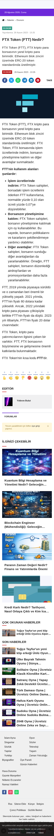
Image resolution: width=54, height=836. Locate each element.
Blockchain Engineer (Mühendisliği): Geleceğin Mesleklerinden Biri (23, 525)
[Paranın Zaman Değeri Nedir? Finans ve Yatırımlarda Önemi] (27, 546)
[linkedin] (31, 80)
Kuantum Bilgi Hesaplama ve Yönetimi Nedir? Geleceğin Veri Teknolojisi (25, 483)
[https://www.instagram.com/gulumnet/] (10, 792)
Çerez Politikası (18, 810)
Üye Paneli (26, 760)
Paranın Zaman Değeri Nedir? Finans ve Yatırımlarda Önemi (26, 567)
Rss (10, 804)
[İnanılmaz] (41, 373)
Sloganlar (9, 742)
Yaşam (32, 751)
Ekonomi (20, 20)
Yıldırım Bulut (24, 400)
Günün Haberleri (28, 764)
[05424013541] (16, 792)
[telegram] (24, 80)
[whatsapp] (18, 80)
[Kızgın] (29, 373)
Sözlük (7, 747)
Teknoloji (33, 747)
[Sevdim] (17, 373)
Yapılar (8, 751)
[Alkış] (10, 373)
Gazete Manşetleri (11, 775)
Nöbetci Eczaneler (11, 780)
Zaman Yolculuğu (38, 755)
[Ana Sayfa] (3, 20)
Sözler (32, 742)
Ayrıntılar (30, 833)
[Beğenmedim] (23, 373)
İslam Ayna (10, 738)
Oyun (32, 738)
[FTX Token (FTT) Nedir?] (27, 103)
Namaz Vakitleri (10, 784)
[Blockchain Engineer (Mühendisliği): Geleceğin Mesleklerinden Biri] (27, 504)
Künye (31, 804)
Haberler (10, 20)
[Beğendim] (4, 373)
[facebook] (4, 80)
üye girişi (36, 426)
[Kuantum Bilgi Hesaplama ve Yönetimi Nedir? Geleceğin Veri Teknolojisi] (27, 462)
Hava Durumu (9, 771)
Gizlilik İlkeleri (35, 810)
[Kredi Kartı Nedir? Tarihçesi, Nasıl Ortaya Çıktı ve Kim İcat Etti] (27, 589)
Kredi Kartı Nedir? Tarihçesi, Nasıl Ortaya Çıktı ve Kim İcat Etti (25, 609)
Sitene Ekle (20, 804)
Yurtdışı (8, 755)
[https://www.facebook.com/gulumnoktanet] (4, 792)
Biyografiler (8, 760)
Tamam (41, 833)
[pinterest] (37, 80)
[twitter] (11, 80)
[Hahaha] (35, 373)
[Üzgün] (48, 373)
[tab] (10, 416)
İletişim (40, 804)
